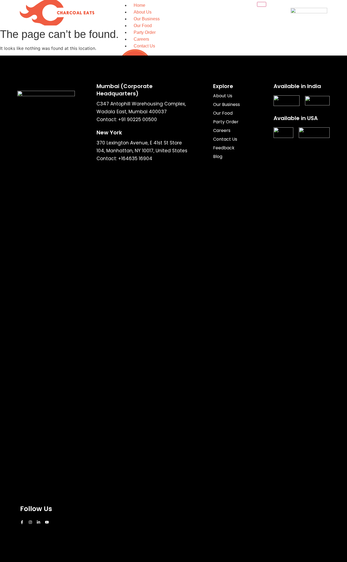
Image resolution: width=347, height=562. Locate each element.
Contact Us (144, 46)
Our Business (147, 19)
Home (139, 5)
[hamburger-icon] (261, 4)
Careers (141, 39)
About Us (143, 12)
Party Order (145, 32)
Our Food (143, 25)
